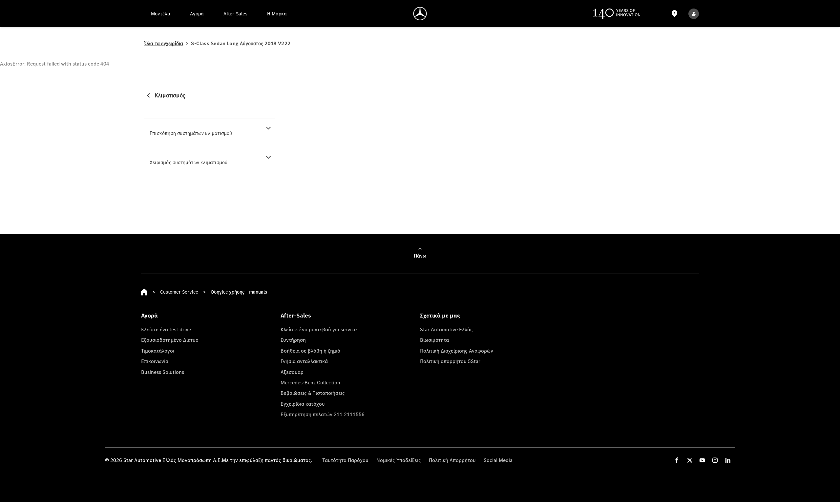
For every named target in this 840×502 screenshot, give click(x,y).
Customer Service (179, 292)
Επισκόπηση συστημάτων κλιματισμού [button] (191, 133)
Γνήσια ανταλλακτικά (304, 361)
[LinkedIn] (728, 460)
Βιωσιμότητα (434, 340)
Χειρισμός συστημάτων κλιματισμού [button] (188, 162)
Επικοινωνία (154, 361)
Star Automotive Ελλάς (446, 329)
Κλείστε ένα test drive (166, 329)
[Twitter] (690, 460)
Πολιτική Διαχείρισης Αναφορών (456, 350)
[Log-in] (693, 13)
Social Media (498, 460)
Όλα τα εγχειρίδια (163, 43)
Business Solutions (162, 372)
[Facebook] (677, 460)
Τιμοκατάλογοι (157, 350)
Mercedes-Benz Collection (310, 382)
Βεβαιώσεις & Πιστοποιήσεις (313, 393)
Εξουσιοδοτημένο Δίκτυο (170, 340)
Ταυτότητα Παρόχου (345, 460)
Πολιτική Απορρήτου (452, 460)
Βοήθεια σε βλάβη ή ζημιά (310, 350)
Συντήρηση (293, 340)
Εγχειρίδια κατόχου (303, 403)
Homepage (144, 292)
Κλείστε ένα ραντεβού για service (319, 329)
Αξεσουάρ (292, 372)
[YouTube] (702, 460)
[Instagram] (715, 460)
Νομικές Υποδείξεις (398, 460)
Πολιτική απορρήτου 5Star (450, 361)
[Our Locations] (674, 13)
